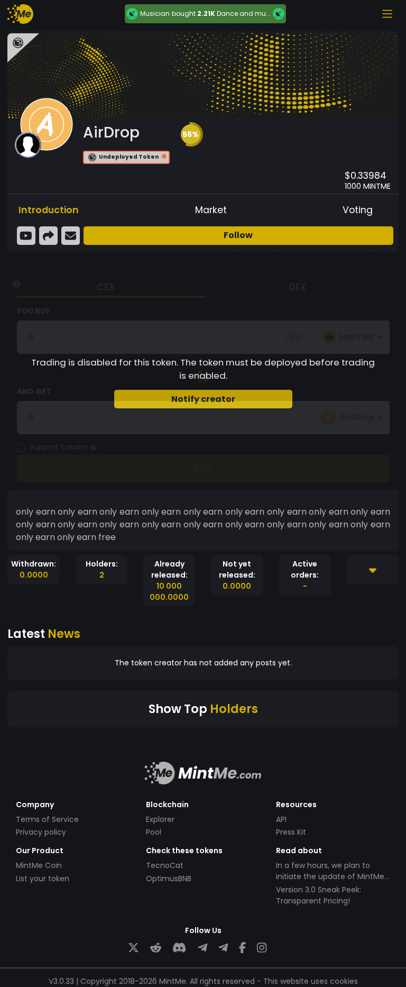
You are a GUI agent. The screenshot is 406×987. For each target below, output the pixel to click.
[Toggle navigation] (387, 13)
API (281, 819)
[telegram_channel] (223, 948)
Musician (155, 14)
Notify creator (203, 399)
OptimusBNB (168, 878)
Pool (153, 832)
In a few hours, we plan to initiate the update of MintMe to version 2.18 (330, 876)
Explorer (160, 819)
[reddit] (155, 948)
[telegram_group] (202, 948)
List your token (42, 878)
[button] (191, 134)
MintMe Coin (39, 865)
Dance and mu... (244, 13)
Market (211, 210)
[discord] (179, 948)
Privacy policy (41, 832)
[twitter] (133, 948)
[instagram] (261, 948)
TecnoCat (164, 865)
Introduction (49, 210)
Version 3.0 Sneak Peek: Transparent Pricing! (318, 895)
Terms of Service (47, 819)
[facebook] (242, 948)
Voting (358, 210)
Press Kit (291, 832)
